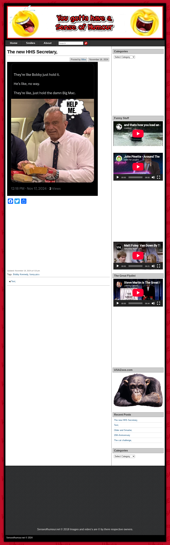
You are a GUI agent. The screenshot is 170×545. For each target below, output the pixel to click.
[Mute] (153, 177)
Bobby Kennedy (20, 274)
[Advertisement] (58, 239)
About (47, 43)
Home (13, 43)
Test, (13, 281)
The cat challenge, (123, 440)
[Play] (117, 177)
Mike (83, 59)
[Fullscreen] (158, 177)
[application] (138, 167)
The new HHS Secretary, (32, 51)
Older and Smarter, (123, 430)
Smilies (30, 43)
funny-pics (35, 274)
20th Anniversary (122, 435)
